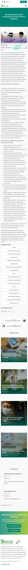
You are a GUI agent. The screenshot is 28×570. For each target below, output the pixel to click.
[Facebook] (2, 2)
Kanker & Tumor (14, 257)
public (14, 286)
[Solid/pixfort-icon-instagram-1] (2, 564)
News (14, 273)
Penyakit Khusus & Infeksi (14, 283)
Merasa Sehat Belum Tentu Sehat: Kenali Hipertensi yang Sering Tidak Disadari (13, 387)
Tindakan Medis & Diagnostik (14, 296)
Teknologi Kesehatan (14, 290)
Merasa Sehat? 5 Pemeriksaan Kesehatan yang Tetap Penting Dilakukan (11, 355)
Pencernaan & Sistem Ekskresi (14, 280)
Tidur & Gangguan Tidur (14, 293)
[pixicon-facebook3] (6, 564)
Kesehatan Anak (14, 263)
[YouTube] (5, 2)
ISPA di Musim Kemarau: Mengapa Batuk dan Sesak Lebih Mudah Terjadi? (12, 419)
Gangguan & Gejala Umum (14, 250)
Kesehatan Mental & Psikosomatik (14, 267)
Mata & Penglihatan (14, 270)
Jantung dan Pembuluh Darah (14, 254)
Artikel (14, 247)
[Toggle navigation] (25, 6)
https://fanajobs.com (9, 491)
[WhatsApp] (12, 311)
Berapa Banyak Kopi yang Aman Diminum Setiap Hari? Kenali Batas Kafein (13, 450)
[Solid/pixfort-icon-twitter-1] (8, 564)
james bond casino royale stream (13, 474)
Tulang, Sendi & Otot (14, 303)
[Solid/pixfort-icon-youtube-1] (4, 564)
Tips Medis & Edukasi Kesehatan (14, 299)
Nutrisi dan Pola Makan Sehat (14, 277)
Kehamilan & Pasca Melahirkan (14, 260)
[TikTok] (9, 2)
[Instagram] (7, 2)
